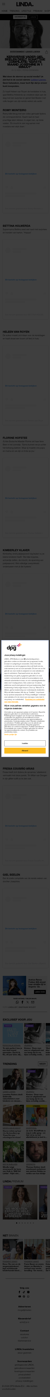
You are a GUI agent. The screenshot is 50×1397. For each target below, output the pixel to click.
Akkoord (25, 750)
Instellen (25, 743)
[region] (25, 698)
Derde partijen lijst (10, 734)
